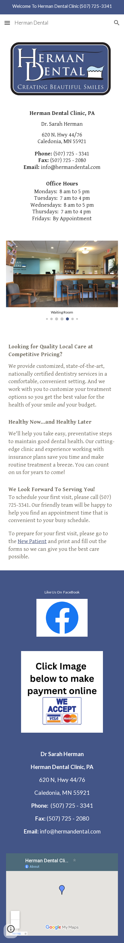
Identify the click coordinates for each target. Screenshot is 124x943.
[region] (62, 7)
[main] (62, 138)
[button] (7, 22)
